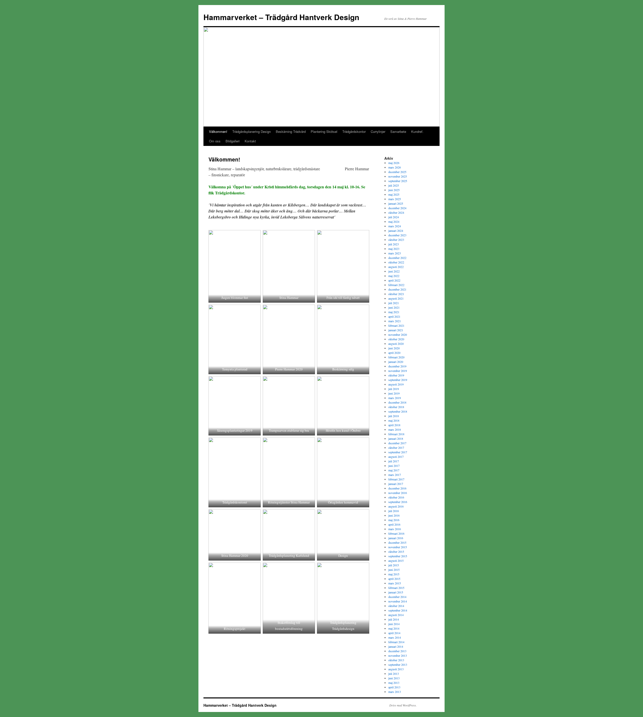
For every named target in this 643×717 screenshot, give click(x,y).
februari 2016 (396, 533)
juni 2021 (394, 307)
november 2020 (397, 335)
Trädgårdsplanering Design (251, 131)
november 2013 (397, 655)
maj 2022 (393, 276)
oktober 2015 (396, 551)
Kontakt (250, 141)
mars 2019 (394, 398)
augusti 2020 (396, 344)
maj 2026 (393, 163)
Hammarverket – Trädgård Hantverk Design (281, 17)
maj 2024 (393, 221)
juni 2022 (394, 271)
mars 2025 (394, 199)
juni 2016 (394, 515)
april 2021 (394, 316)
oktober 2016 (396, 497)
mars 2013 (394, 692)
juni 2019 (394, 393)
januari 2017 (395, 484)
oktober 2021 (396, 294)
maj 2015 (393, 574)
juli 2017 (393, 461)
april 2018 (394, 425)
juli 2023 (393, 244)
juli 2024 (393, 217)
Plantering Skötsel (324, 131)
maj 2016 (393, 520)
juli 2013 (393, 674)
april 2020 (394, 353)
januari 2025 (395, 203)
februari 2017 (396, 479)
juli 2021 (393, 303)
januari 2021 (395, 330)
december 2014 (397, 597)
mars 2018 (394, 429)
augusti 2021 (396, 298)
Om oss (215, 141)
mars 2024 (394, 226)
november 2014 (397, 601)
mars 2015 (394, 583)
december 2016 (397, 488)
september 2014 (397, 610)
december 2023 (397, 235)
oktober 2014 (396, 606)
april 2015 (394, 579)
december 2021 (397, 289)
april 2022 (394, 280)
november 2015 (397, 547)
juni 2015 (394, 570)
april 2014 (394, 633)
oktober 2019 (396, 375)
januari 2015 (395, 592)
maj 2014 (393, 628)
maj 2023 (393, 249)
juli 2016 (393, 511)
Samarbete (398, 131)
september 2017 (397, 452)
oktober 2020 (396, 339)
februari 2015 (396, 588)
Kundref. (417, 131)
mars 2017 (394, 475)
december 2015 (397, 542)
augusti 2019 (396, 384)
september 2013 (397, 665)
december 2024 (397, 208)
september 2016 (397, 502)
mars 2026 (394, 167)
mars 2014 (394, 637)
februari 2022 (396, 285)
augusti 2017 (396, 457)
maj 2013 (393, 683)
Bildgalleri (233, 141)
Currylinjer (378, 131)
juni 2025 (394, 190)
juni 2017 (394, 466)
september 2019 (397, 380)
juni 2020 (394, 348)
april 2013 (394, 687)
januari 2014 (395, 646)
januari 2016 (395, 538)
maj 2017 (393, 470)
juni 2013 (394, 678)
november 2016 (397, 493)
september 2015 (397, 556)
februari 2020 (396, 357)
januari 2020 (395, 362)
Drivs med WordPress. (403, 705)
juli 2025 (393, 185)
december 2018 (397, 402)
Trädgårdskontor (354, 131)
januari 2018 (395, 438)
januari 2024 (395, 231)
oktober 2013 (396, 660)
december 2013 (397, 651)
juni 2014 (394, 624)
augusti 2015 (396, 561)
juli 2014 (393, 619)
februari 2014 (396, 642)
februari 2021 (396, 325)
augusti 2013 (396, 669)
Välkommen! (218, 131)
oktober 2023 (396, 240)
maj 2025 (393, 194)
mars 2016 (394, 529)
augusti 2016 (396, 506)
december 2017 (397, 443)
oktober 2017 (396, 448)
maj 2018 (393, 420)
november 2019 (397, 371)
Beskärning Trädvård (291, 131)
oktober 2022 (396, 262)
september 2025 (397, 181)
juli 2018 (393, 416)
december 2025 (397, 172)
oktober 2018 (396, 407)
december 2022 (397, 258)
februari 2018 (396, 434)
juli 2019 (393, 389)
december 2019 (397, 366)
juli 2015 (393, 565)
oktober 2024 (396, 212)
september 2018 (397, 411)
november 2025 (397, 176)
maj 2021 (393, 312)
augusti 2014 (396, 615)
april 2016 (394, 524)
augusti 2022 (396, 267)
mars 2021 (394, 321)
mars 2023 (394, 253)
